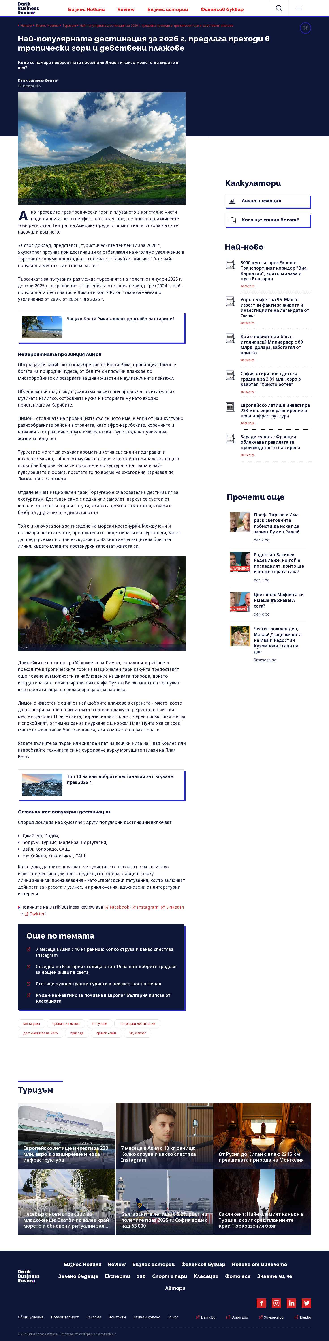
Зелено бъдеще (78, 1276)
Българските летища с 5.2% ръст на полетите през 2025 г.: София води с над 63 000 (164, 1220)
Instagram (147, 907)
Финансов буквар (222, 9)
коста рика (31, 1023)
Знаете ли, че (274, 1276)
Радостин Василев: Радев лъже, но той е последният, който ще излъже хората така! (279, 563)
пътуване (99, 1023)
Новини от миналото (259, 1264)
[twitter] (306, 1303)
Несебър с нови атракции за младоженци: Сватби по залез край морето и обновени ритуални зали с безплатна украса (66, 1223)
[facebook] (261, 1303)
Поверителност (65, 1317)
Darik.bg (208, 1317)
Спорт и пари (169, 1276)
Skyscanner (137, 1033)
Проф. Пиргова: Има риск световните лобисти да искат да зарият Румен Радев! (276, 523)
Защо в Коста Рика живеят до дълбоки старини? (121, 319)
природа (77, 1033)
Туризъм (69, 26)
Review (126, 9)
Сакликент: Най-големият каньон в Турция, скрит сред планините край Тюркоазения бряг (261, 1220)
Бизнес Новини (86, 9)
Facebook (119, 907)
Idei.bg (305, 1317)
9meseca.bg (265, 659)
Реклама (93, 1317)
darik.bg (262, 540)
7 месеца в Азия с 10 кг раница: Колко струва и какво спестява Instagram (158, 1154)
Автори (175, 1288)
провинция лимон (66, 1023)
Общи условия (30, 1317)
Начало (26, 26)
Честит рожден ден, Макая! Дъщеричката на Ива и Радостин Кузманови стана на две (278, 640)
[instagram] (276, 1303)
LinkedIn (175, 907)
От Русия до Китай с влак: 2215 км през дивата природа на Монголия (261, 1157)
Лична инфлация (261, 200)
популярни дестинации (137, 1023)
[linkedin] (291, 1303)
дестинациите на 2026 (40, 1033)
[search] (279, 8)
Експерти (117, 1276)
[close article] (305, 28)
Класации (206, 1276)
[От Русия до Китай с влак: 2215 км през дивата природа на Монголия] (262, 1136)
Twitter (37, 914)
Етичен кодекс (147, 1317)
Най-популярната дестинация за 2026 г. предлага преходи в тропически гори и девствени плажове (156, 26)
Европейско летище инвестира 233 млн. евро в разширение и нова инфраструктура (65, 1154)
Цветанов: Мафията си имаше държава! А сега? (279, 600)
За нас (173, 1317)
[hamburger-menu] (299, 8)
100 (141, 1276)
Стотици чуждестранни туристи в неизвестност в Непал (98, 984)
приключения (106, 1033)
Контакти (117, 1317)
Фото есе (238, 1276)
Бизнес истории (167, 9)
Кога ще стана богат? (270, 220)
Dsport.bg (239, 1317)
